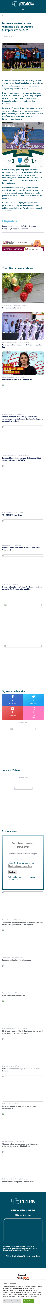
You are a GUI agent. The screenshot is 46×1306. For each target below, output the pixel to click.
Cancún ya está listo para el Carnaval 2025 (18, 1181)
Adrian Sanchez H (21, 305)
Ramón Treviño (20, 377)
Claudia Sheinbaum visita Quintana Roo (17, 380)
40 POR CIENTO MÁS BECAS (12, 515)
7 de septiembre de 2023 (10, 993)
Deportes (5, 16)
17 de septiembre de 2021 (10, 512)
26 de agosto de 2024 (9, 455)
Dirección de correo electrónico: (21, 863)
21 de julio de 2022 (8, 584)
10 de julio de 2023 (8, 1141)
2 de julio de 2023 (8, 957)
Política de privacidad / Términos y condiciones (23, 1256)
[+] (12, 696)
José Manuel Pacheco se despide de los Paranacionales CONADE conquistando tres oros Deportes (22, 923)
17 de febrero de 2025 (9, 1179)
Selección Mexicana (19, 229)
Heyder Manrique (23, 455)
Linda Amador (24, 342)
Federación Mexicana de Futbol (15, 226)
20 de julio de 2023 (8, 377)
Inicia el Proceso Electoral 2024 (13, 995)
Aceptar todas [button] (28, 1301)
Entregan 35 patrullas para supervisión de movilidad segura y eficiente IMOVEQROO (21, 459)
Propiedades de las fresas (11, 308)
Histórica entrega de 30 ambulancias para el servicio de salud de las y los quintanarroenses (22, 1032)
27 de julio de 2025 (8, 414)
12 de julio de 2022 (8, 1104)
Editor (22, 512)
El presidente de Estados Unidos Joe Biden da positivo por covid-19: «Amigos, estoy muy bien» (22, 588)
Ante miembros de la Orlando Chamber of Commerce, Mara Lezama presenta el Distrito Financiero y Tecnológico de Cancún (20, 1248)
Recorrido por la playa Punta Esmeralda (16, 960)
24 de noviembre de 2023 (10, 342)
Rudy (19, 545)
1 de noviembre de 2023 (10, 920)
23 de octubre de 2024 (9, 545)
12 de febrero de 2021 (9, 1066)
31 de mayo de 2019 (8, 305)
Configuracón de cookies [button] (12, 1301)
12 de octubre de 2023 (9, 1028)
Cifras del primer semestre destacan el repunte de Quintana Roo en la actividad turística (20, 1145)
